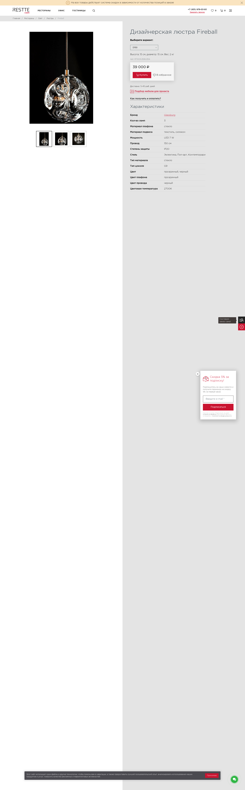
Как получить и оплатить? (145, 99)
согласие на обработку (210, 414)
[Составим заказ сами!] (241, 320)
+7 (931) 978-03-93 (197, 9)
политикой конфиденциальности (222, 415)
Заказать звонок (197, 12)
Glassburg (169, 115)
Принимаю (212, 775)
